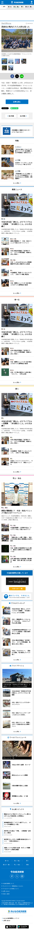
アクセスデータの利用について (11, 888)
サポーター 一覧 (17, 588)
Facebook (12, 876)
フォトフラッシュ (6, 23)
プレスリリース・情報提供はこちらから (13, 886)
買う (22, 6)
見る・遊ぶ (16, 6)
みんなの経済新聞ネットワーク (17, 911)
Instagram (22, 876)
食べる (10, 6)
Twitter (17, 876)
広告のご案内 (6, 894)
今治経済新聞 (17, 2)
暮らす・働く (28, 6)
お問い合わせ (6, 891)
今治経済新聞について (8, 883)
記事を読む (17, 102)
